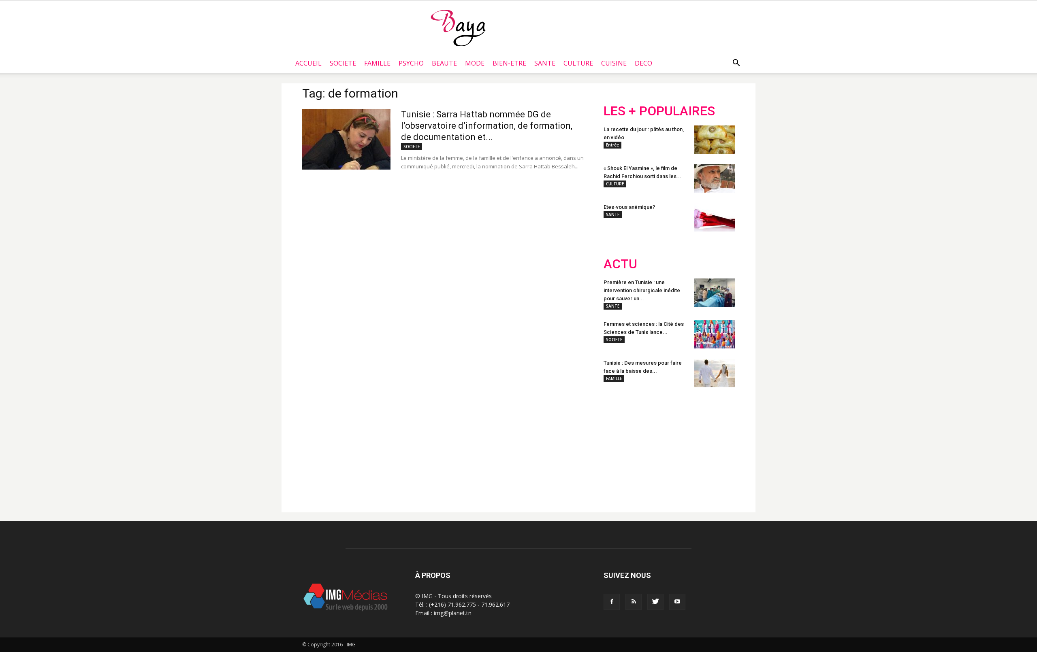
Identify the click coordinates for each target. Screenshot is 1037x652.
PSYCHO (411, 63)
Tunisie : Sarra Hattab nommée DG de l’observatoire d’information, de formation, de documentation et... (486, 125)
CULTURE (578, 63)
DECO (643, 63)
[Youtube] (677, 602)
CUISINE (614, 63)
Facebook (619, 446)
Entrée (612, 145)
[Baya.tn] (458, 27)
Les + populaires (659, 111)
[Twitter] (655, 602)
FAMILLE (377, 63)
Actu (620, 264)
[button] (736, 63)
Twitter (649, 446)
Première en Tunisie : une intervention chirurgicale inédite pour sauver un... (642, 290)
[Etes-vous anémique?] (714, 217)
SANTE (544, 63)
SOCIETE (343, 63)
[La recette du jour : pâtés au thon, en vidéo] (714, 139)
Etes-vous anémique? (629, 207)
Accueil (308, 63)
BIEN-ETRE (509, 63)
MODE (474, 63)
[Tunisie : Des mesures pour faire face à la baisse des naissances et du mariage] (714, 373)
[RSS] (633, 602)
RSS (679, 446)
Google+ (710, 446)
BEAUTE (444, 63)
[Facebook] (612, 602)
